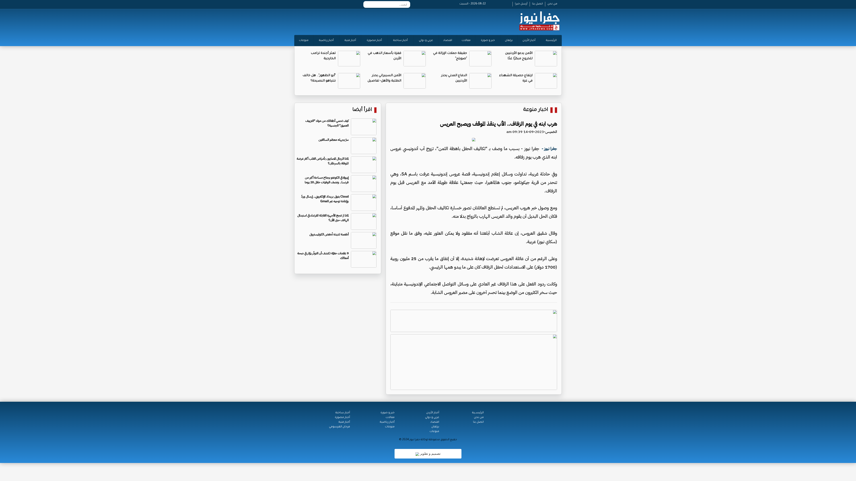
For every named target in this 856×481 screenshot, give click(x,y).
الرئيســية (478, 412)
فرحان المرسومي (339, 426)
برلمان (509, 40)
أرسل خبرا (521, 4)
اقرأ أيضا (362, 110)
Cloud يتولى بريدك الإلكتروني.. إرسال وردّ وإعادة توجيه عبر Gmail (325, 199)
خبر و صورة (488, 40)
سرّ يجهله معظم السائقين (334, 139)
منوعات (304, 40)
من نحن (552, 4)
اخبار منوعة (535, 110)
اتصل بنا (537, 4)
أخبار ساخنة (400, 40)
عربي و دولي (426, 40)
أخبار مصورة (374, 40)
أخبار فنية (350, 40)
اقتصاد (447, 40)
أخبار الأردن (529, 40)
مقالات (466, 40)
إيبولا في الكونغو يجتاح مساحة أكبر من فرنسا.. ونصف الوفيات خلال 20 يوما (327, 180)
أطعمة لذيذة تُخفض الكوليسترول (329, 234)
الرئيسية (551, 40)
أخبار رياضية (326, 40)
